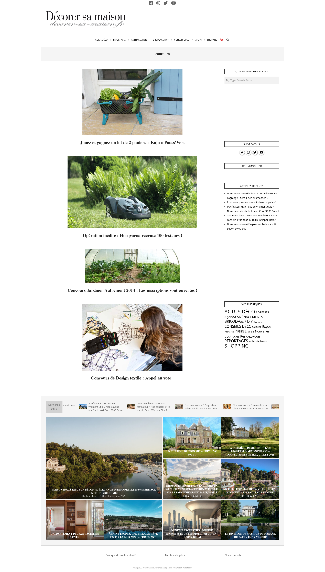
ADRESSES (262, 312)
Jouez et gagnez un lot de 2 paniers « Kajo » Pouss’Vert (132, 142)
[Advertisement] (216, 19)
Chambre (257, 322)
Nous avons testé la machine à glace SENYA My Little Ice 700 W (223, 406)
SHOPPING (236, 345)
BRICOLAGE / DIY (238, 321)
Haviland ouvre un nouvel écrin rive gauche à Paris (270, 406)
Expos (267, 326)
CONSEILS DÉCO (238, 326)
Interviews (229, 331)
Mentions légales (175, 555)
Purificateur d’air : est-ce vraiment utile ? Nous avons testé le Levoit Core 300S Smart (78, 407)
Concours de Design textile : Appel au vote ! (132, 378)
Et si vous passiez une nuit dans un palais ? (252, 202)
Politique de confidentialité (120, 555)
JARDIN (239, 331)
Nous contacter (234, 555)
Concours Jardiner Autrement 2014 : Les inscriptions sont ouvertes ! (132, 290)
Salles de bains (258, 341)
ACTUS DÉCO (239, 311)
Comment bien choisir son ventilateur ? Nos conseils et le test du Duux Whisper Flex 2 (126, 407)
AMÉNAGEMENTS (250, 317)
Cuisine (257, 327)
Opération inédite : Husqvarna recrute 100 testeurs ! (132, 235)
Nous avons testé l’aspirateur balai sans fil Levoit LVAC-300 (173, 406)
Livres (249, 331)
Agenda (230, 317)
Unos (169, 567)
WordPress (187, 567)
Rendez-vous (250, 336)
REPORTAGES (236, 340)
